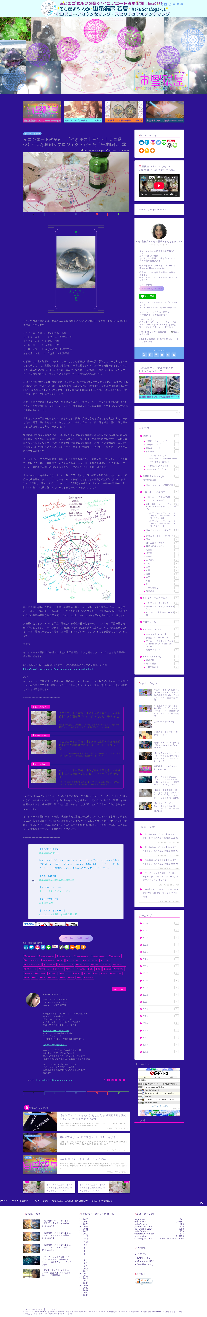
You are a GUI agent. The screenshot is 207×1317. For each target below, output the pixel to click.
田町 (35, 977)
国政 (161, 539)
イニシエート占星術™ (32, 134)
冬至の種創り (161, 588)
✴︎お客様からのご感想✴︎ (161, 466)
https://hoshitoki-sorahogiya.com (54, 1080)
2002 (160, 1052)
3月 (86, 1260)
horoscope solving (82, 956)
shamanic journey (160, 629)
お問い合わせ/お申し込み (76, 938)
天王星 (161, 557)
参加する (176, 1108)
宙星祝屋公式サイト (49, 852)
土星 (91, 969)
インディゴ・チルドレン (161, 603)
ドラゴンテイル (120, 964)
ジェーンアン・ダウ (66, 964)
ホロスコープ (58, 969)
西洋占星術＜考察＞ (161, 543)
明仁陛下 (77, 973)
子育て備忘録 (161, 667)
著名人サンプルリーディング (161, 536)
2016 (160, 980)
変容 (98, 969)
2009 (160, 1016)
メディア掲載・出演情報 (159, 462)
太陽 (161, 563)
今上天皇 (82, 969)
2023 (160, 937)
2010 (160, 1009)
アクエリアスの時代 (161, 500)
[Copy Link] (77, 947)
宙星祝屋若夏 (41, 973)
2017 (160, 973)
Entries (143, 1258)
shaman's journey (48, 960)
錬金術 (72, 977)
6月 (86, 1251)
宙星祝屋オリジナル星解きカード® (56, 879)
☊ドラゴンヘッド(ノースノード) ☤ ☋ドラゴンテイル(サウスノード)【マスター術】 (162, 515)
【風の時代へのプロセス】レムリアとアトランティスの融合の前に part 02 (161, 849)
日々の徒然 (161, 664)
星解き (104, 973)
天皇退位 (108, 969)
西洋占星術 (53, 977)
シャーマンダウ (50, 964)
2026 (160, 923)
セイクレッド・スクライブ (101, 964)
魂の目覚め (89, 977)
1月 (86, 1266)
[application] (159, 185)
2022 (160, 945)
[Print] (72, 947)
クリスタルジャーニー (33, 964)
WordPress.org (145, 1264)
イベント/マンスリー (157, 456)
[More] (83, 947)
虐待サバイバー (161, 650)
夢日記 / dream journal (161, 638)
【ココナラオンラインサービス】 (55, 891)
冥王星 (161, 550)
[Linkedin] (26, 947)
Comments (145, 1261)
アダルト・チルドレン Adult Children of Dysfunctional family (161, 643)
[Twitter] (43, 947)
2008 (160, 1023)
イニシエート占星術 (90, 960)
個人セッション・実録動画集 (161, 485)
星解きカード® (116, 973)
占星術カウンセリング (161, 441)
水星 (161, 581)
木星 (161, 570)
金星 (161, 577)
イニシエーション (74, 960)
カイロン (161, 560)
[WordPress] (61, 947)
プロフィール (45, 969)
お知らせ (161, 451)
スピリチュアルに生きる (160, 598)
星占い (87, 973)
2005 (160, 1030)
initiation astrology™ (99, 956)
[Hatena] (31, 947)
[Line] (48, 947)
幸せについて (65, 973)
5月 (86, 1254)
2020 (160, 959)
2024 (160, 930)
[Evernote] (66, 947)
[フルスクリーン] (175, 194)
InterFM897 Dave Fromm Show (163, 459)
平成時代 (53, 973)
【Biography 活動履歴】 (55, 1045)
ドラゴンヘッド (31, 969)
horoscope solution (64, 956)
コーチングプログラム (161, 469)
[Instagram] (37, 947)
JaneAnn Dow (115, 956)
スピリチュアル (83, 964)
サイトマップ (52, 1309)
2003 (160, 1045)
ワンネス (71, 969)
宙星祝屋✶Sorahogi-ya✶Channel (160, 478)
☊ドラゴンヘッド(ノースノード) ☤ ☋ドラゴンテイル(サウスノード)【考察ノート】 (162, 523)
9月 (86, 1245)
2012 (160, 995)
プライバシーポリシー (33, 1309)
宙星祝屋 (29, 973)
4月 (86, 1257)
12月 (86, 1236)
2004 (160, 1037)
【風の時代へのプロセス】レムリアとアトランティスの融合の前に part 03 (161, 836)
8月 (86, 1248)
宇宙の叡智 (119, 969)
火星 (161, 574)
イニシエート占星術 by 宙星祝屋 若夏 (58, 914)
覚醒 (63, 977)
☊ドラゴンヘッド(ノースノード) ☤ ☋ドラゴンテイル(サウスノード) (161, 506)
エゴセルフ (106, 960)
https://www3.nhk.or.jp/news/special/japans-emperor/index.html (58, 669)
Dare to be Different (47, 956)
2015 (160, 987)
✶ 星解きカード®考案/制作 (56, 1031)
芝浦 (43, 977)
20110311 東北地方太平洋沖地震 (161, 613)
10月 (86, 1242)
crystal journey (31, 956)
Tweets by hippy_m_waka (152, 209)
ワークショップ (161, 445)
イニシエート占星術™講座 (161, 497)
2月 (86, 1263)
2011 (160, 1002)
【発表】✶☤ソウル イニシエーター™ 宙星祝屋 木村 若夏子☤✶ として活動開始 (161, 893)
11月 (86, 1239)
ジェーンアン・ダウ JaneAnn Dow (161, 608)
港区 (27, 977)
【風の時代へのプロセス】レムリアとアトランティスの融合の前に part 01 (161, 862)
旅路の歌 (161, 660)
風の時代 (161, 591)
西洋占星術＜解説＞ (161, 546)
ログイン (141, 1254)
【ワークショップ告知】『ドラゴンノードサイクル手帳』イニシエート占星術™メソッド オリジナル (161, 876)
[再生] (142, 194)
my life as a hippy (32, 960)
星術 (96, 973)
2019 (160, 966)
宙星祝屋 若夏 (46, 903)
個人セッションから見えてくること (162, 531)
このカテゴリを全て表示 (159, 1106)
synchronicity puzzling (161, 634)
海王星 (161, 553)
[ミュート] (171, 194)
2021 (160, 952)
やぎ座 (61, 960)
